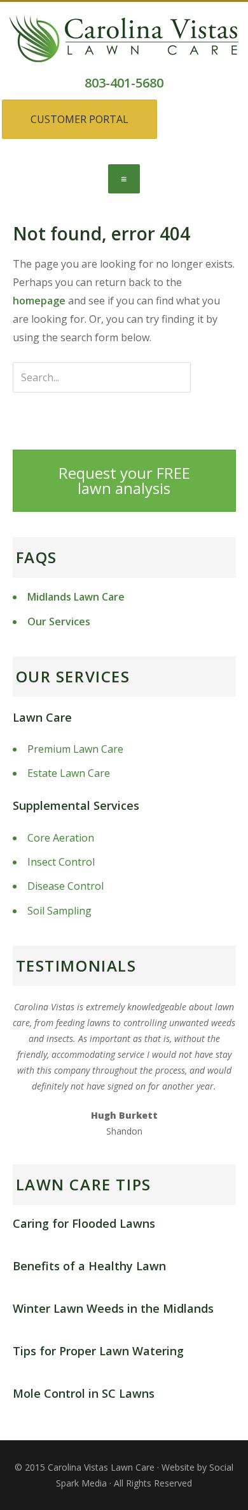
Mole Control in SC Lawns (84, 1393)
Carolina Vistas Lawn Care (114, 53)
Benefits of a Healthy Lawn (89, 1265)
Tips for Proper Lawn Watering (98, 1350)
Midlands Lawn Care (76, 597)
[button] (124, 178)
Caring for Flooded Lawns (84, 1223)
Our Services (58, 621)
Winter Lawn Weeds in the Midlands (113, 1308)
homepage (39, 301)
